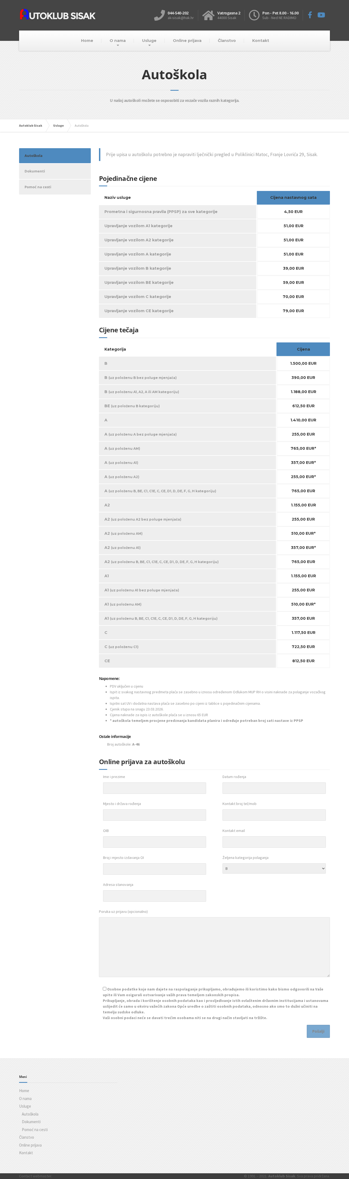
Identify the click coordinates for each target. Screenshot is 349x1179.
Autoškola (34, 155)
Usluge (149, 40)
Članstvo (227, 40)
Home (87, 40)
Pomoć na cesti (38, 186)
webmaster (42, 1176)
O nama (118, 40)
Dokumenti (35, 171)
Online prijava (187, 40)
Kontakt (260, 40)
